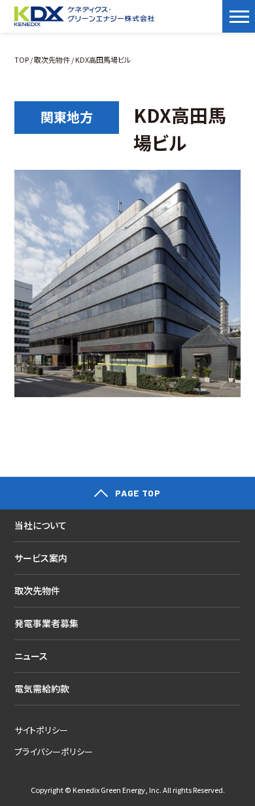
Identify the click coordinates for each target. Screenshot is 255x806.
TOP (21, 59)
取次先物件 (52, 59)
